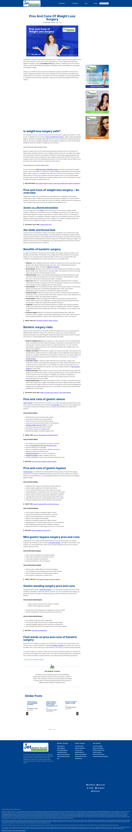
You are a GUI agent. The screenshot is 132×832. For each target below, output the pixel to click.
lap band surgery (45, 589)
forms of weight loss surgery (54, 137)
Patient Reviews (97, 752)
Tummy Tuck (78, 750)
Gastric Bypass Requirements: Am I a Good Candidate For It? (51, 704)
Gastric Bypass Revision (63, 756)
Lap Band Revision (62, 752)
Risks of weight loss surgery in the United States (55, 392)
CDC (53, 63)
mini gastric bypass (54, 542)
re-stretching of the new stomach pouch (43, 445)
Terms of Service (15, 830)
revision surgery (31, 359)
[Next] (77, 713)
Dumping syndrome (32, 453)
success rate (55, 405)
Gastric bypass (28, 472)
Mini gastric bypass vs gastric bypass (48, 579)
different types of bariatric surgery (47, 169)
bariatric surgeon (58, 645)
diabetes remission (53, 267)
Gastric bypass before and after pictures (46, 504)
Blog (86, 3)
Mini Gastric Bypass (62, 750)
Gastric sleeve (27, 403)
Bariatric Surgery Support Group (71, 702)
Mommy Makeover (80, 748)
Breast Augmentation (80, 754)
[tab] (49, 729)
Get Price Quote (79, 746)
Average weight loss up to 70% (36, 425)
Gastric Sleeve (61, 746)
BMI (42, 210)
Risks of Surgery (22, 830)
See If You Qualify (97, 746)
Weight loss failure (32, 455)
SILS (58, 758)
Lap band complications (39, 630)
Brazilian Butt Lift (79, 752)
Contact (95, 3)
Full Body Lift (78, 758)
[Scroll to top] (129, 827)
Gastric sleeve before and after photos (45, 435)
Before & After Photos (99, 754)
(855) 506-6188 (104, 3)
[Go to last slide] (27, 713)
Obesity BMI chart (45, 224)
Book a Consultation (98, 748)
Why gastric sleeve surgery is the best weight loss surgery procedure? (58, 183)
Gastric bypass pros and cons (41, 530)
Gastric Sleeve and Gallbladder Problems (32, 703)
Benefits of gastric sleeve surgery (47, 320)
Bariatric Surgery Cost (99, 750)
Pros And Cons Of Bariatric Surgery (33, 659)
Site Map (3, 830)
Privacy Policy (8, 830)
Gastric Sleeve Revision (63, 754)
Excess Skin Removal (80, 756)
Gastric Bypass (61, 748)
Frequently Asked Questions (100, 756)
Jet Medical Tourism (49, 22)
